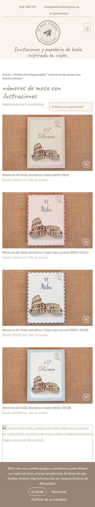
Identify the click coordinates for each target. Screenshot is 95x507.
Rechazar (59, 492)
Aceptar (37, 492)
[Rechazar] (88, 484)
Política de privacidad (48, 499)
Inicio (6, 74)
